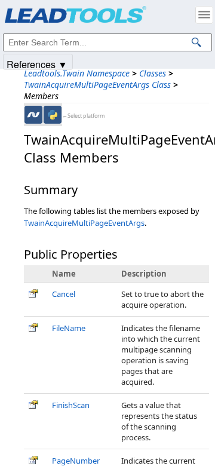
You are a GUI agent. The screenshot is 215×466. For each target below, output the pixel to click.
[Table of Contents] (204, 15)
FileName (68, 328)
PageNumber (76, 460)
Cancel (63, 294)
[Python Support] (53, 115)
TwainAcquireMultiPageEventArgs (84, 222)
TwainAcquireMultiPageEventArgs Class (97, 84)
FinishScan (71, 405)
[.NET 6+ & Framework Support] (33, 115)
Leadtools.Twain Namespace (77, 73)
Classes (152, 73)
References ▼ (37, 63)
